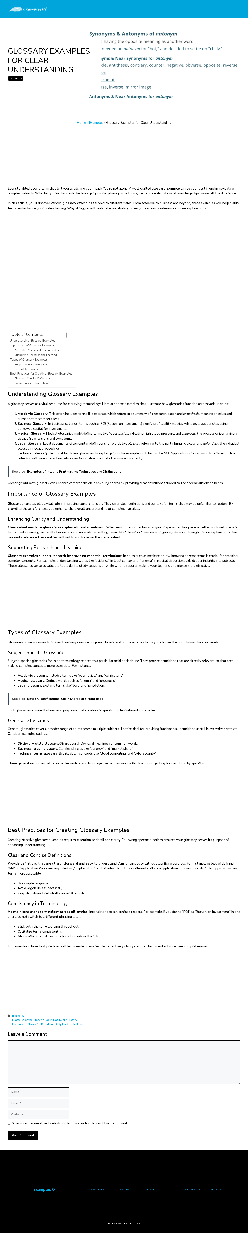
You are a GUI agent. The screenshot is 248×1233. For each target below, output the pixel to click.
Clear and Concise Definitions (33, 378)
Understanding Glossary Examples (32, 341)
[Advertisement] (124, 157)
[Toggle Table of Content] (68, 335)
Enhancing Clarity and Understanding (37, 350)
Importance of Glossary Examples (32, 345)
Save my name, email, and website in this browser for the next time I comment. (70, 1123)
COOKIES (98, 1189)
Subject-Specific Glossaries (31, 364)
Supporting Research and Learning (36, 355)
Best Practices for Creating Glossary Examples (41, 373)
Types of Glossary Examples (29, 360)
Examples (16, 78)
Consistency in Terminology (31, 383)
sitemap (127, 1189)
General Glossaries (26, 369)
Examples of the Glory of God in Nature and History (44, 1020)
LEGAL (150, 1189)
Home (81, 123)
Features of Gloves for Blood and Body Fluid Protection (47, 1024)
